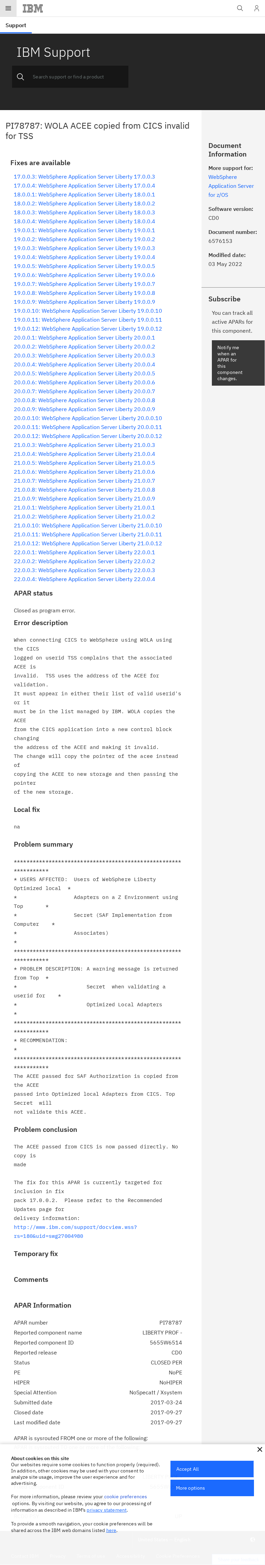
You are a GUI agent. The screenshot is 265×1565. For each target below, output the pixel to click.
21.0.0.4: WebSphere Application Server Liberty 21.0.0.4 (84, 453)
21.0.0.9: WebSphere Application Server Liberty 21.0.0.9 (84, 498)
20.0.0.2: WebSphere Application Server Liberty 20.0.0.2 (84, 346)
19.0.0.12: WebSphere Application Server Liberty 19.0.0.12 (88, 328)
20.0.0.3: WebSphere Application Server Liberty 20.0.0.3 (84, 355)
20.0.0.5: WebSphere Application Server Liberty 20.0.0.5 (84, 373)
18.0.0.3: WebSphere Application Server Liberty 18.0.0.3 (84, 212)
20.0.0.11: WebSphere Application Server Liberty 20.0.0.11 (88, 427)
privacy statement (107, 1510)
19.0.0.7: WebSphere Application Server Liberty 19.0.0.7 (84, 283)
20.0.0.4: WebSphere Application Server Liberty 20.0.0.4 (84, 364)
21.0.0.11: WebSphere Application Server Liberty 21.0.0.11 (88, 534)
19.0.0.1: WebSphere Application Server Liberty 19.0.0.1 (84, 230)
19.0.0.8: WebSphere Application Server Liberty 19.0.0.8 (84, 292)
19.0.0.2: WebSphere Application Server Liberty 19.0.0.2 (84, 239)
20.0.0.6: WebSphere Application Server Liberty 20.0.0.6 (84, 382)
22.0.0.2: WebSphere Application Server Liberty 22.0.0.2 (84, 561)
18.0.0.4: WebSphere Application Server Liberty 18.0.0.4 (84, 221)
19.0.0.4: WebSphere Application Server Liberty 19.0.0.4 (84, 257)
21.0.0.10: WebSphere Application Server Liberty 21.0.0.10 (88, 525)
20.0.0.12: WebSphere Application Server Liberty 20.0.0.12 (88, 435)
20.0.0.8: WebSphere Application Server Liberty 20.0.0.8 (84, 400)
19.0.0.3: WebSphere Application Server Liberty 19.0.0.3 (84, 248)
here (111, 1530)
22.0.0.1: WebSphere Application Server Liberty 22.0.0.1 (84, 552)
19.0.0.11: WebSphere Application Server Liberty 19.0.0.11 (88, 319)
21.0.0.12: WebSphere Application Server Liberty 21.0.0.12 (88, 543)
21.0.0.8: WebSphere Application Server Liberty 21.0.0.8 (84, 489)
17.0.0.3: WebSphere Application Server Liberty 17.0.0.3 (84, 176)
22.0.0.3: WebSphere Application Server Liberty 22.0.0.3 (84, 570)
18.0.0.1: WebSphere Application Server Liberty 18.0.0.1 (84, 194)
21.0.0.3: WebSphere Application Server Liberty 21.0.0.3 (84, 444)
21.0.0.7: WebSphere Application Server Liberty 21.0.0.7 (84, 480)
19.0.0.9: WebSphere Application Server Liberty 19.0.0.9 (84, 301)
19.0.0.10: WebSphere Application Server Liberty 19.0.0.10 (88, 310)
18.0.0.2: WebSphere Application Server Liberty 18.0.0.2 (84, 203)
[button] (259, 1449)
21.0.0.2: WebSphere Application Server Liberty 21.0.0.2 (84, 516)
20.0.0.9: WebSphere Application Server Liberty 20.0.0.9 (84, 409)
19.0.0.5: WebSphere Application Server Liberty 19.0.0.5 (84, 265)
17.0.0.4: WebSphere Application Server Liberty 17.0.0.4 (84, 185)
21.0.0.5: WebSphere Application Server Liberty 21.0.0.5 (84, 462)
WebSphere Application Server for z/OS (231, 185)
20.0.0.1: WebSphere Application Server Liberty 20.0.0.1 (84, 337)
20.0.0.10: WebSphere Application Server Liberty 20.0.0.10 (88, 418)
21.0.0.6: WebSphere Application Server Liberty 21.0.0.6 (84, 471)
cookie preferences (125, 1496)
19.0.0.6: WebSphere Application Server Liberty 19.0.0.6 (84, 274)
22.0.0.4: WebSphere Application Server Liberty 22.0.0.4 (84, 579)
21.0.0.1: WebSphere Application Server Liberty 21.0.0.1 (84, 507)
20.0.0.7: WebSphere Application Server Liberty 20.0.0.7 (84, 391)
